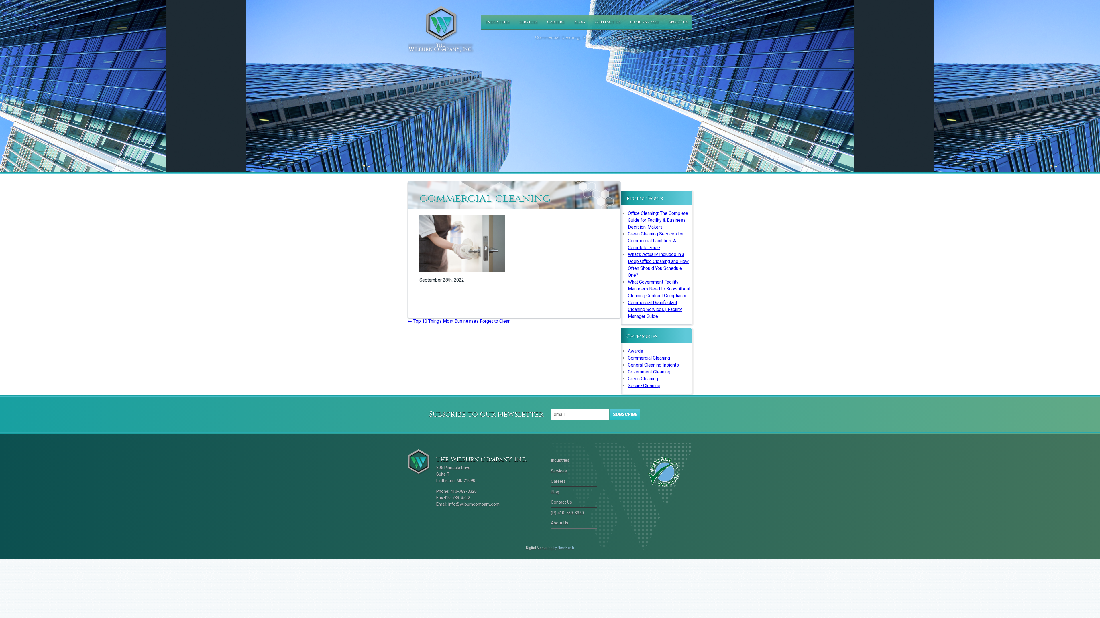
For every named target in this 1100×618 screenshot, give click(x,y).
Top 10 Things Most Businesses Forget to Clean (459, 321)
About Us (678, 22)
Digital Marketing (539, 548)
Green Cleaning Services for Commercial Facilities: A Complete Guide (656, 240)
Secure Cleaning (644, 385)
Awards (635, 351)
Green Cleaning (643, 378)
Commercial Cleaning (649, 358)
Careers (555, 22)
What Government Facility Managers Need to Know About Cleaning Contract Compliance (659, 288)
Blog (579, 22)
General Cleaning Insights (653, 365)
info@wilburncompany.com (474, 504)
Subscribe (625, 414)
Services (528, 22)
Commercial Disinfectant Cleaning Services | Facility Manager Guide (655, 309)
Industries (498, 22)
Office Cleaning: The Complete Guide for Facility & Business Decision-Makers (658, 220)
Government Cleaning (649, 372)
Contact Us (607, 22)
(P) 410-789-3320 (644, 22)
